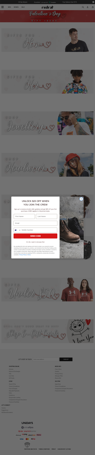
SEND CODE (35, 236)
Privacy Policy (22, 254)
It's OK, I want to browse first (35, 242)
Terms (29, 254)
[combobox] (17, 230)
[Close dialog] (81, 199)
